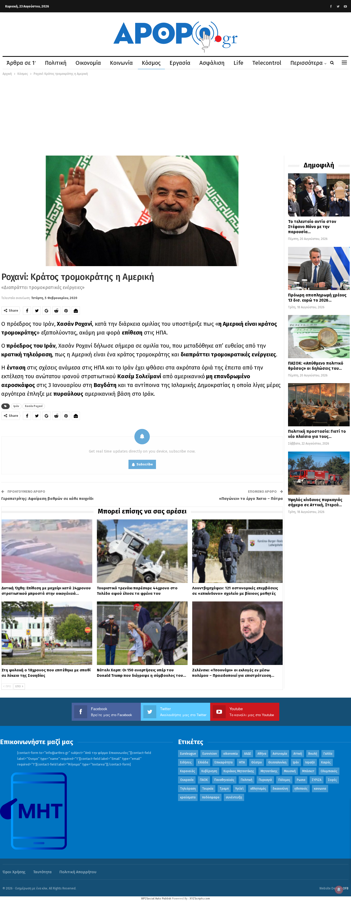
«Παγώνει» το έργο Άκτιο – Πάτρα (251, 498)
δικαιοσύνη (280, 788)
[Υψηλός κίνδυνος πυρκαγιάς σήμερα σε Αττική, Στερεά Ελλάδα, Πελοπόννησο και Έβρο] (319, 473)
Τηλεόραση (188, 788)
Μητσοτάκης (269, 771)
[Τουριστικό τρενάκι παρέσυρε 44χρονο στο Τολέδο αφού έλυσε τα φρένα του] (142, 551)
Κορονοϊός (187, 771)
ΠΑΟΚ (204, 780)
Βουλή (312, 753)
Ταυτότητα (42, 872)
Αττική (297, 753)
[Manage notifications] (339, 890)
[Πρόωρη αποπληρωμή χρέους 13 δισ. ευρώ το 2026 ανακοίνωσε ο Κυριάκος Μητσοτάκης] (319, 268)
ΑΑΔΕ (247, 753)
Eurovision (209, 753)
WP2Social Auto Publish (156, 898)
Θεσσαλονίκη (277, 762)
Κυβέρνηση (209, 771)
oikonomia (230, 753)
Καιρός (326, 762)
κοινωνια (320, 788)
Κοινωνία (121, 62)
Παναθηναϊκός (224, 780)
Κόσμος (151, 62)
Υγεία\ (239, 788)
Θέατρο (256, 762)
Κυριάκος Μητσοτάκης (239, 771)
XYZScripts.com (200, 898)
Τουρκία (207, 788)
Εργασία (180, 62)
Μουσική (290, 771)
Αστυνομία (280, 753)
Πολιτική (56, 62)
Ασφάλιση (212, 62)
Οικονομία (88, 62)
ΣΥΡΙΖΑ (316, 780)
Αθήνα (261, 753)
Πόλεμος (284, 780)
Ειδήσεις (186, 762)
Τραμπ (224, 788)
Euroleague (188, 753)
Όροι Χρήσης (14, 872)
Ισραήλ (310, 762)
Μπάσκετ (308, 771)
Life (238, 62)
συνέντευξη (234, 797)
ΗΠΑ (242, 762)
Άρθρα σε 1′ (21, 62)
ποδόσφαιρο (210, 797)
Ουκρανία (186, 780)
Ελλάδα (203, 762)
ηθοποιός (301, 788)
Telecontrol (266, 62)
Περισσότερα (306, 62)
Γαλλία (328, 753)
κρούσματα (188, 797)
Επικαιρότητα (224, 762)
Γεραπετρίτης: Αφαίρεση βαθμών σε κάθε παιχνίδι (47, 498)
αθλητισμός (258, 788)
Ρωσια (301, 780)
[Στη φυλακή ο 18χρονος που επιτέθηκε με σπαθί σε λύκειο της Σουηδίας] (47, 633)
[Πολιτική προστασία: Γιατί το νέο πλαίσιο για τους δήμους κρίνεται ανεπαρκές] (319, 404)
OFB (345, 888)
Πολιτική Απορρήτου (77, 872)
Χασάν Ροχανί (33, 406)
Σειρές (332, 780)
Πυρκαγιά (265, 780)
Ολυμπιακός (329, 771)
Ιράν (16, 406)
